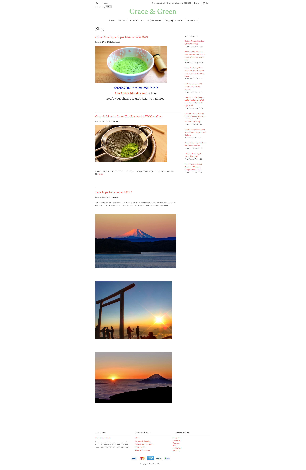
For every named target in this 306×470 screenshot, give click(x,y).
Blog (174, 445)
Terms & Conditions (142, 450)
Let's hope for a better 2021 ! (113, 192)
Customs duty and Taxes (144, 444)
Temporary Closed (102, 438)
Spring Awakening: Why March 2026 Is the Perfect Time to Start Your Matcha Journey (194, 72)
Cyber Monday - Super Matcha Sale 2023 (121, 37)
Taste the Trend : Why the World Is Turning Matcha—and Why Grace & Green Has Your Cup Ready (195, 117)
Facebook (176, 440)
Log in (196, 3)
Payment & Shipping (142, 441)
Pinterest (176, 443)
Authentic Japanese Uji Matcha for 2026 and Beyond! (193, 86)
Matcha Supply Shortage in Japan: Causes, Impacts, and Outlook (195, 132)
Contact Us (177, 448)
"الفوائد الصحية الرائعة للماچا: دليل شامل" (193, 155)
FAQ (136, 438)
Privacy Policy (140, 447)
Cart (207, 3)
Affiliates (176, 451)
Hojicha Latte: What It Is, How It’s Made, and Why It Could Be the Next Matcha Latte (195, 56)
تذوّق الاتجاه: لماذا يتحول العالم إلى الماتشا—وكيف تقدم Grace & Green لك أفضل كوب (194, 101)
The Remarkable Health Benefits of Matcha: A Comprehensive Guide (193, 167)
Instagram (176, 438)
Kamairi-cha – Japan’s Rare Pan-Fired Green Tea (195, 144)
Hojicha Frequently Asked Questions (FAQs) (194, 42)
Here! (101, 174)
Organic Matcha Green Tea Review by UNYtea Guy (128, 116)
